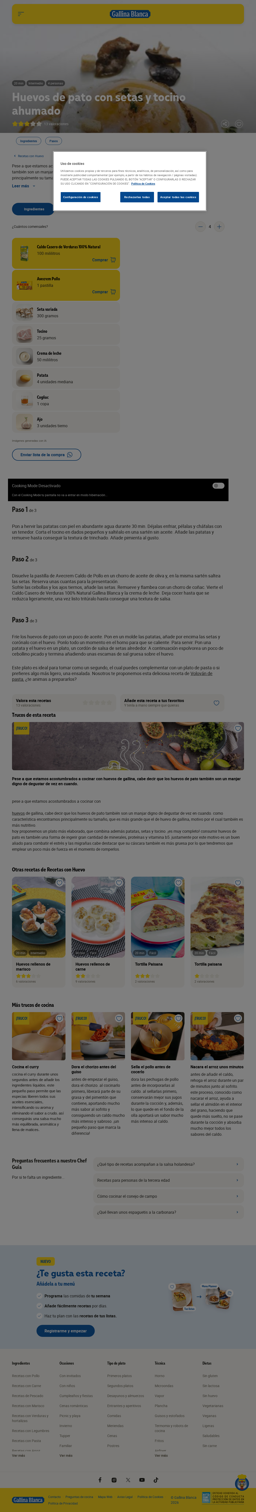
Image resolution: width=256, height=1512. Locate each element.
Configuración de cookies (80, 197)
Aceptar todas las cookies (178, 197)
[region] (129, 181)
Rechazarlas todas (137, 197)
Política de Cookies (143, 183)
